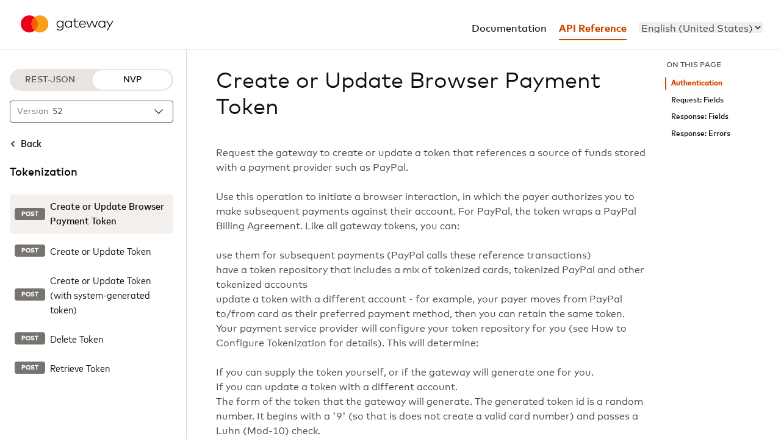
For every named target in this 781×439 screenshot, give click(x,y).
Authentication (696, 83)
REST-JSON (50, 80)
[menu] (701, 27)
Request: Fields (697, 100)
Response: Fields (700, 117)
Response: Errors (700, 134)
